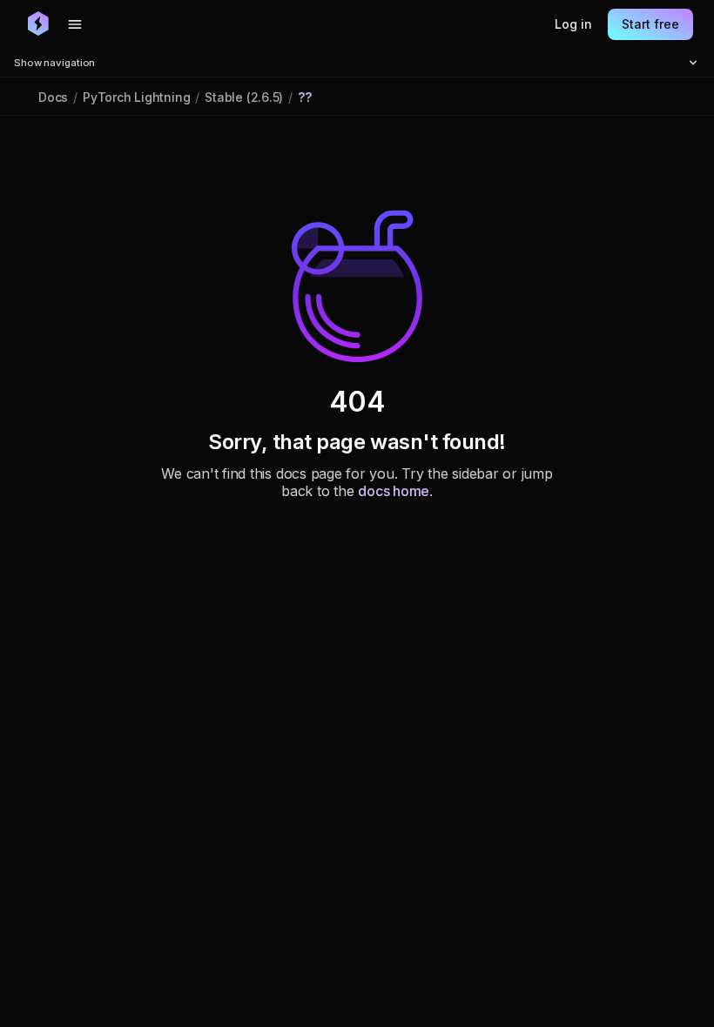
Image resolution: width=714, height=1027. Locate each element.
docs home (393, 491)
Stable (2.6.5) (244, 97)
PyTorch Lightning (136, 97)
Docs (53, 97)
